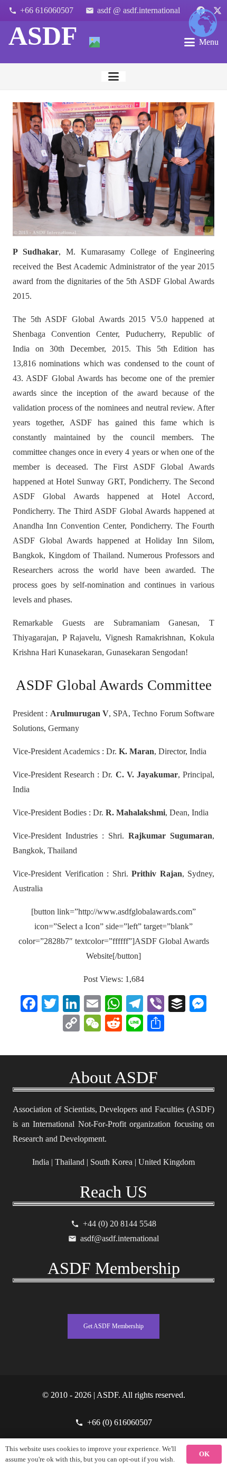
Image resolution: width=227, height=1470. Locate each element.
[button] (201, 42)
